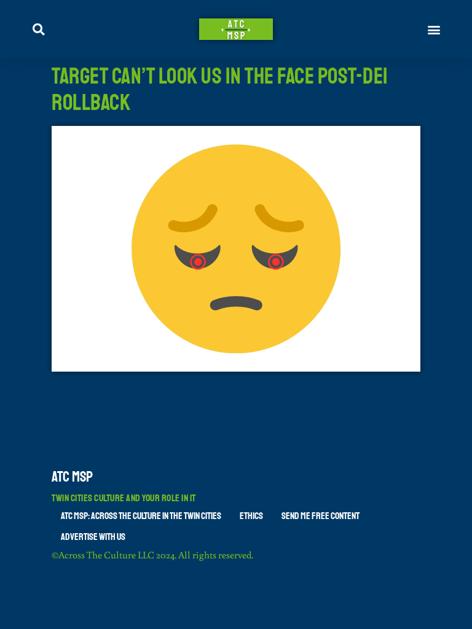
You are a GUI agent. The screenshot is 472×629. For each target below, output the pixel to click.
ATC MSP (72, 476)
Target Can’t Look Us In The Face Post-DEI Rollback (220, 90)
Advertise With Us (93, 537)
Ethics (251, 516)
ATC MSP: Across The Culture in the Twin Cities (141, 516)
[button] (434, 29)
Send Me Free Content (320, 516)
